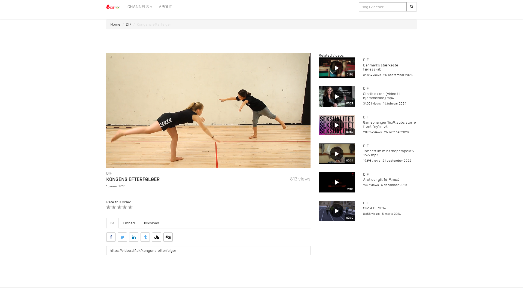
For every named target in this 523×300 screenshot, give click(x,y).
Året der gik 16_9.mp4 (381, 179)
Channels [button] (138, 7)
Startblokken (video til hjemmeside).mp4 (381, 95)
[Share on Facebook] (110, 237)
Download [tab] (150, 223)
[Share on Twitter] (122, 237)
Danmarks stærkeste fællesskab (380, 67)
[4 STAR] (125, 207)
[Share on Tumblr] (145, 237)
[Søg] (411, 6)
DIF (128, 24)
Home (115, 24)
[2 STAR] (114, 207)
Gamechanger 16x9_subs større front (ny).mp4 (389, 124)
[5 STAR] (130, 207)
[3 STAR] (119, 207)
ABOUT (165, 7)
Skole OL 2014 (374, 208)
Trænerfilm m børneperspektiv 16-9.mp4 (388, 153)
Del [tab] (112, 223)
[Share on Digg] (168, 237)
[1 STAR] (108, 207)
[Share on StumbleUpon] (156, 237)
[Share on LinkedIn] (133, 237)
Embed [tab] (129, 223)
